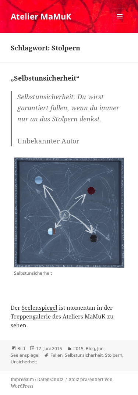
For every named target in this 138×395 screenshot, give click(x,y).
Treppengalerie (31, 316)
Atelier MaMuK (41, 16)
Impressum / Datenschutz (37, 379)
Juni (101, 348)
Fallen (56, 355)
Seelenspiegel (39, 307)
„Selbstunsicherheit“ (45, 78)
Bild (21, 348)
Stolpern (113, 355)
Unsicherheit (24, 362)
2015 (78, 348)
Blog (90, 348)
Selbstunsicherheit (84, 355)
